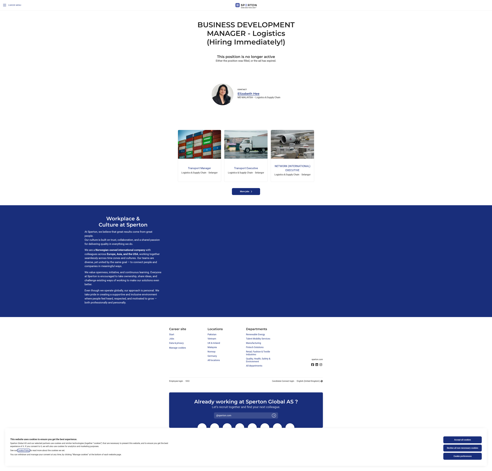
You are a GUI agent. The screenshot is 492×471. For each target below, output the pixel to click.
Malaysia (212, 347)
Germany (212, 356)
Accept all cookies (462, 440)
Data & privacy (176, 343)
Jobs (171, 338)
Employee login (176, 381)
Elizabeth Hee (248, 94)
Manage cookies (177, 347)
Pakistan (212, 334)
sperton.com (317, 359)
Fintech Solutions (255, 347)
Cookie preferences (463, 456)
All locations (214, 360)
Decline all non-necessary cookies (462, 448)
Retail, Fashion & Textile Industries (258, 353)
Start (171, 334)
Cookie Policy (24, 450)
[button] (486, 5)
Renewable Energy (255, 334)
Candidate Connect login (283, 381)
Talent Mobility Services (258, 338)
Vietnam (212, 338)
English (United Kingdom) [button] (308, 381)
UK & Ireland (214, 343)
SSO (187, 381)
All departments (254, 365)
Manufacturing (253, 343)
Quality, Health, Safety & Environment (258, 360)
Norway (212, 351)
